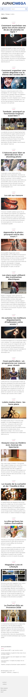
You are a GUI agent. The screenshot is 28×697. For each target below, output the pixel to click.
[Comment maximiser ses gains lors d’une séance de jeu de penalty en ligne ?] (13, 40)
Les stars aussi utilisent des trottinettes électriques (13, 277)
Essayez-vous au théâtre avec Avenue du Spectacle (14, 445)
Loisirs (13, 22)
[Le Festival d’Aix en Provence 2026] (13, 616)
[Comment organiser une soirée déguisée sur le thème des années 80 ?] (13, 83)
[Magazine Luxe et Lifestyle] (13, 575)
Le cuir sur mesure (13, 195)
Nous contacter (4, 688)
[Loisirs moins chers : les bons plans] (13, 413)
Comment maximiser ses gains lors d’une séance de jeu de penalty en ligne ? (13, 28)
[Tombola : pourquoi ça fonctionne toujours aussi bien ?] (13, 124)
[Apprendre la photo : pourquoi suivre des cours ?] (13, 245)
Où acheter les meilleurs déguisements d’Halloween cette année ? (14, 321)
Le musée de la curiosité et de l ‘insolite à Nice (14, 485)
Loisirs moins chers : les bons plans (13, 403)
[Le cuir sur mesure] (13, 204)
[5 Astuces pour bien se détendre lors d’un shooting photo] (13, 165)
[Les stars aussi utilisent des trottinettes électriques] (13, 288)
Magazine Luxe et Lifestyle (13, 565)
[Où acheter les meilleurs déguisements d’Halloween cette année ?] (13, 332)
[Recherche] (26, 9)
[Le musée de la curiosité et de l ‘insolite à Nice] (13, 494)
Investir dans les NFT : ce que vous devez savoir (12, 650)
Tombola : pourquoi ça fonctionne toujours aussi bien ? (14, 113)
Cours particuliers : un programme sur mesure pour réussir (13, 363)
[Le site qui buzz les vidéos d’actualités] (13, 532)
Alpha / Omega (5, 14)
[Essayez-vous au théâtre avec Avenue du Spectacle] (13, 455)
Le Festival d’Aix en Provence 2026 (13, 606)
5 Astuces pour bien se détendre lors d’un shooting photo (13, 154)
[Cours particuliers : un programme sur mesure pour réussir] (13, 374)
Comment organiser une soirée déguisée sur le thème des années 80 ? (14, 72)
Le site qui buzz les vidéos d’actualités (13, 522)
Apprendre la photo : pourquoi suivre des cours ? (13, 234)
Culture (13, 601)
